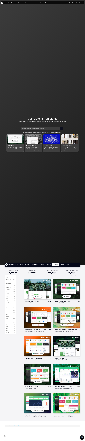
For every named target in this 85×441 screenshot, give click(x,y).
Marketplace (47, 2)
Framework (8, 283)
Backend (8, 320)
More (68, 264)
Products (32, 2)
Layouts (7, 277)
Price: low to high (75, 275)
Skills (41, 2)
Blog (70, 2)
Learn (37, 2)
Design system (9, 305)
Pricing (73, 2)
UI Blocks (26, 2)
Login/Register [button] (79, 2)
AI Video (19, 2)
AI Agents (13, 2)
